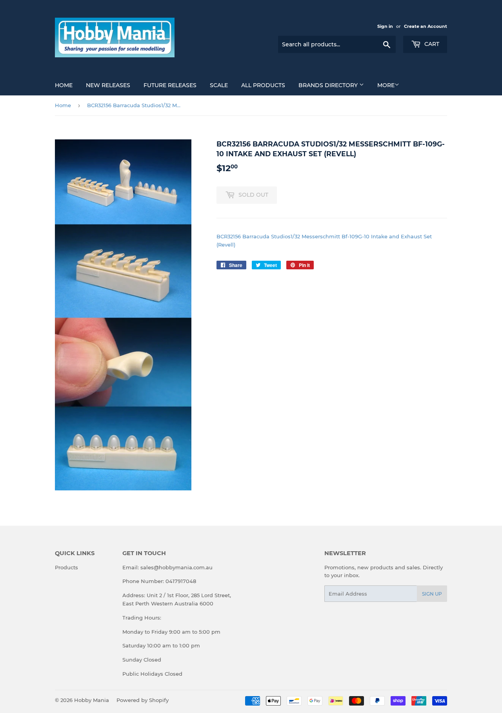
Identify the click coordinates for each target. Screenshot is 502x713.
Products (66, 567)
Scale (219, 85)
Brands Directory (328, 85)
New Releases (108, 85)
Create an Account (425, 26)
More (386, 85)
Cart (431, 44)
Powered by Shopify (142, 700)
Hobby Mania (91, 700)
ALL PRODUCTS (263, 85)
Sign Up (432, 594)
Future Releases (170, 85)
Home (64, 85)
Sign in (385, 26)
